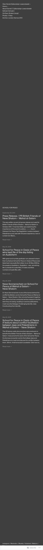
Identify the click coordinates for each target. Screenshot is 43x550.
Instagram (6, 543)
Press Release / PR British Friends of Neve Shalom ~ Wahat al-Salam (21, 217)
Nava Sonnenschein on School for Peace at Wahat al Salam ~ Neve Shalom (20, 286)
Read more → (7, 240)
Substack (28, 543)
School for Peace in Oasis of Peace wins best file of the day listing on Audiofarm (21, 252)
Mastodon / (15, 543)
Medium (34, 543)
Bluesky (21, 543)
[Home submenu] (7, 6)
